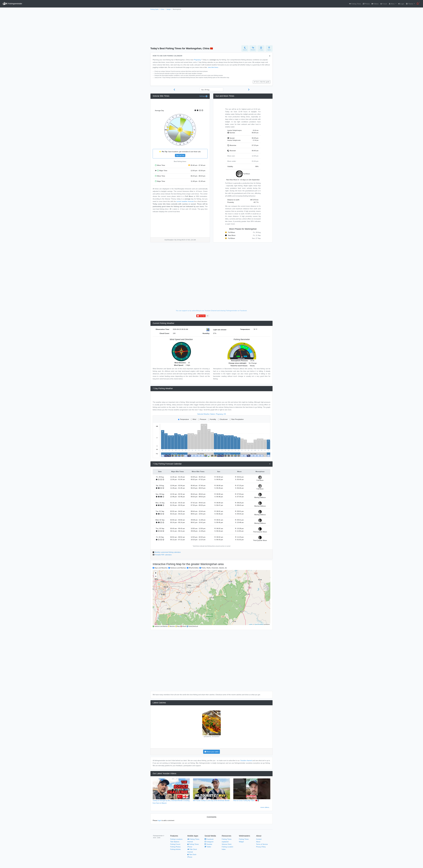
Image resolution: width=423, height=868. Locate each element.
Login (402, 4)
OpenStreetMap (259, 624)
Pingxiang (197, 60)
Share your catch (212, 752)
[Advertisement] (211, 27)
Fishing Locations (176, 839)
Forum (384, 4)
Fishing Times (356, 4)
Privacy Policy (261, 847)
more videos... (265, 807)
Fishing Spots (154, 9)
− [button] (155, 576)
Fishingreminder (14, 4)
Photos (367, 4)
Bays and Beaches (161, 568)
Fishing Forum (175, 844)
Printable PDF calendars (163, 555)
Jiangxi (168, 9)
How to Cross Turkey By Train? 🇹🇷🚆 (246, 800)
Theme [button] (411, 4)
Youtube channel (246, 760)
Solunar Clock (226, 844)
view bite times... (213, 67)
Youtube (209, 844)
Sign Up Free (180, 155)
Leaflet (250, 624)
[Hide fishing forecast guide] (269, 56)
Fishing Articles (175, 849)
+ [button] (155, 573)
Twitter (208, 847)
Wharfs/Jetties (194, 568)
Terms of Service (262, 844)
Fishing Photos (175, 847)
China (162, 9)
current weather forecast (185, 201)
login (159, 820)
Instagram (209, 842)
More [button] (393, 4)
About (258, 842)
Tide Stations (174, 842)
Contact (259, 839)
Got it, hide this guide (262, 82)
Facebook (209, 839)
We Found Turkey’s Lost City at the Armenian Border (211, 800)
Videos (375, 4)
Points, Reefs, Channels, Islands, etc (214, 568)
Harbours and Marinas (178, 568)
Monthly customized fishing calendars (168, 552)
